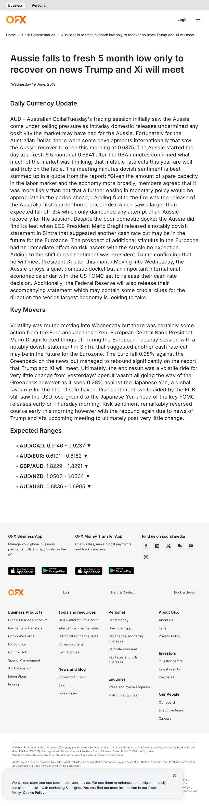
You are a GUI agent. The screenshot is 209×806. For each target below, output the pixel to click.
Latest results (169, 669)
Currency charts (71, 644)
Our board (167, 702)
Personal (39, 5)
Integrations (17, 676)
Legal (163, 628)
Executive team (171, 710)
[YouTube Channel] (191, 546)
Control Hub (17, 652)
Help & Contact (123, 592)
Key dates (166, 677)
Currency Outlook (72, 677)
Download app (120, 628)
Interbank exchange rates (78, 628)
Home (11, 35)
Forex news (67, 693)
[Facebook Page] (146, 546)
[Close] (174, 775)
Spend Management (24, 660)
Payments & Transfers (25, 628)
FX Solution (17, 644)
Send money (118, 620)
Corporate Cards (21, 636)
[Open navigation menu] (198, 19)
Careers (165, 718)
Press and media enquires (129, 687)
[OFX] (16, 20)
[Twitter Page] (168, 546)
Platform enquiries (123, 695)
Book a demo (184, 592)
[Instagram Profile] (146, 557)
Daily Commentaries (38, 35)
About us (166, 620)
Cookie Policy (34, 792)
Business (15, 5)
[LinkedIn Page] (157, 546)
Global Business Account (27, 620)
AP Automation (19, 668)
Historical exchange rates (78, 636)
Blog (61, 685)
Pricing (13, 684)
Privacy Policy (169, 636)
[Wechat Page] (180, 546)
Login (183, 19)
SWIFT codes (68, 652)
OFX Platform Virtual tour (78, 620)
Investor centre (171, 661)
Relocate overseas (123, 649)
